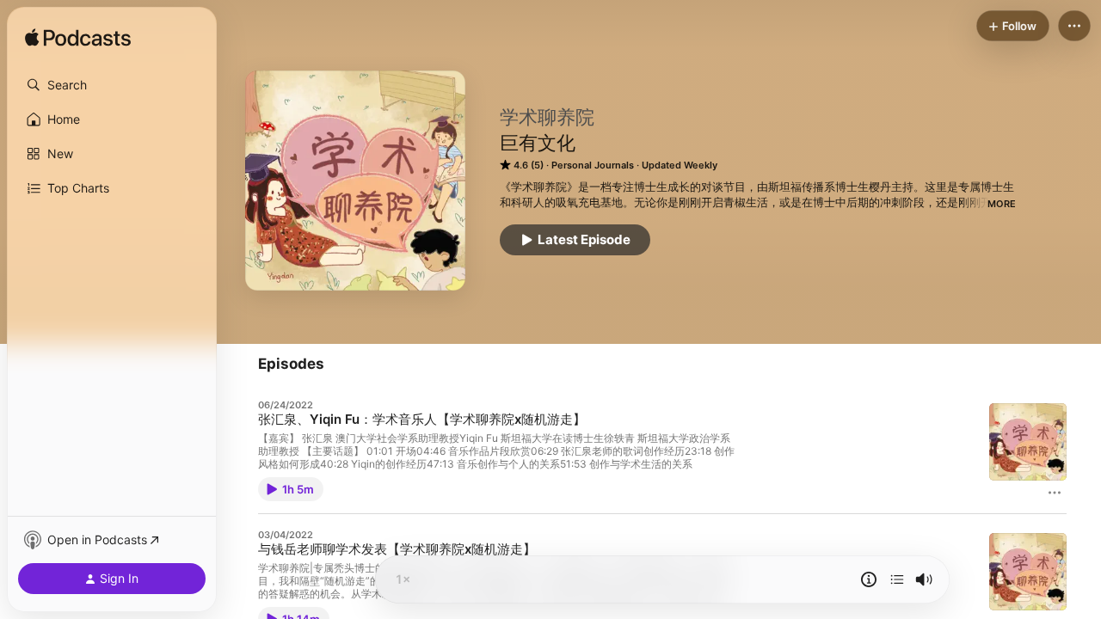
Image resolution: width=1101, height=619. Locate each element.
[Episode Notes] (868, 579)
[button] (112, 85)
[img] (78, 38)
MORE (1001, 204)
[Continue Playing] (897, 579)
